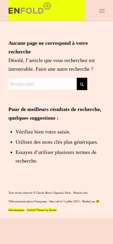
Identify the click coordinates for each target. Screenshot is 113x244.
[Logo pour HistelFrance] (46, 10)
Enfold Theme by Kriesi (41, 210)
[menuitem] (101, 10)
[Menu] (101, 10)
